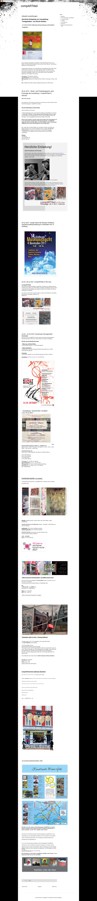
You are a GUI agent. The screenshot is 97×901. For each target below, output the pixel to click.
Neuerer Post (24, 886)
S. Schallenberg (64, 22)
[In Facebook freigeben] (29, 880)
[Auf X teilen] (28, 880)
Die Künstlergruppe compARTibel (67, 17)
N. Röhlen (63, 20)
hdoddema (51, 897)
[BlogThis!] (26, 880)
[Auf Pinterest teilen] (30, 880)
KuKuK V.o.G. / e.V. (26, 662)
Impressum (63, 23)
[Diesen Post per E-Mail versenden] (25, 880)
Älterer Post (54, 886)
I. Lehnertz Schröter (64, 19)
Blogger (60, 897)
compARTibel (29, 5)
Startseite (39, 886)
